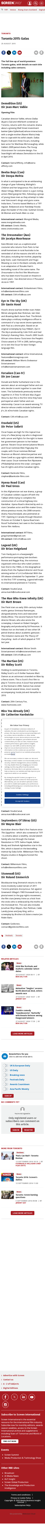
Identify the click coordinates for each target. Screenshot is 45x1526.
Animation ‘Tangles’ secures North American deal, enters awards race (29, 991)
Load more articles (22, 1033)
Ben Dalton (21, 976)
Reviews (20, 1153)
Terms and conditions (20, 1495)
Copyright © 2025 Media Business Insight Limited (22, 1501)
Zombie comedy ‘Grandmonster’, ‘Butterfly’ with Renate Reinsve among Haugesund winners (29, 1014)
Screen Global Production (16, 1482)
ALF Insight (9, 1479)
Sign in (11, 47)
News (19, 963)
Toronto (6, 33)
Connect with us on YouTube (32, 1397)
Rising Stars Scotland (27, 10)
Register (28, 1130)
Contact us (8, 1379)
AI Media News (11, 1476)
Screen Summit (11, 1454)
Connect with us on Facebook (5, 1397)
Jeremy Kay (21, 999)
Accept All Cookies (22, 801)
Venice (13, 10)
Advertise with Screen (13, 1375)
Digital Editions (10, 1388)
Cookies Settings (22, 795)
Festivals (9, 936)
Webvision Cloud (28, 1514)
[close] (24, 50)
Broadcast (9, 1473)
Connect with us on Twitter (14, 1397)
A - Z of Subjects (11, 1384)
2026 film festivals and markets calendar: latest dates (27, 969)
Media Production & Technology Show (22, 1458)
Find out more (9, 1441)
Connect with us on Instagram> (5, 1405)
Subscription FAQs (22, 1505)
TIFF (6, 10)
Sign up (8, 1096)
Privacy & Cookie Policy (21, 1498)
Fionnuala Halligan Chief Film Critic (28, 1164)
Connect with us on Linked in (23, 1397)
